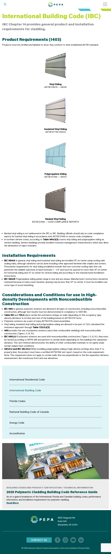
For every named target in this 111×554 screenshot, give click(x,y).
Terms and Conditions (69, 548)
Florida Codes (17, 401)
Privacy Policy (84, 548)
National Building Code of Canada (29, 411)
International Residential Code (27, 379)
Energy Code (16, 422)
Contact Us (39, 539)
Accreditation (17, 433)
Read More (13, 502)
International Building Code (25, 390)
